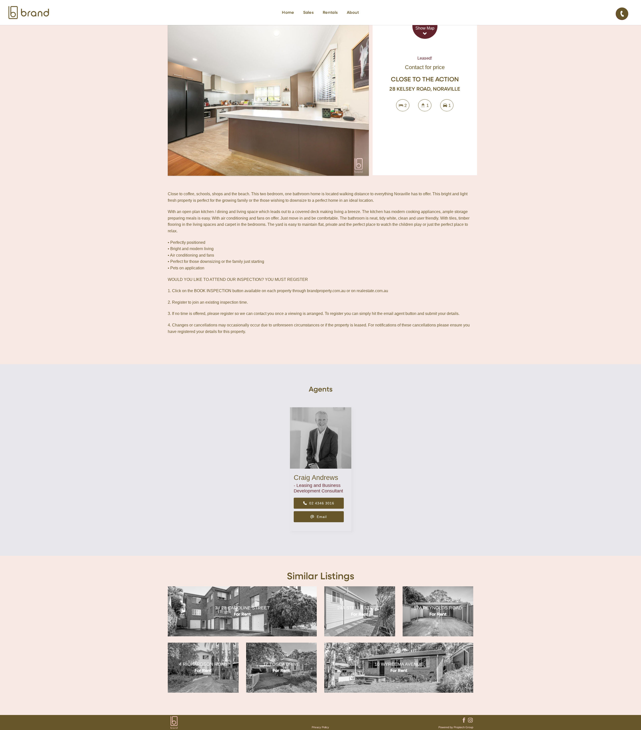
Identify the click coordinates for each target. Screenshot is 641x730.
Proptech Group (463, 727)
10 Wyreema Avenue (399, 664)
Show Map (424, 28)
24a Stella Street (359, 607)
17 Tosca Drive (281, 664)
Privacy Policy (320, 727)
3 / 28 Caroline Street (242, 607)
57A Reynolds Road (438, 607)
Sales (308, 13)
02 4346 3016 (321, 503)
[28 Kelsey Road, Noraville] (268, 100)
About (353, 13)
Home (288, 13)
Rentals (330, 13)
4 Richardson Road (203, 664)
